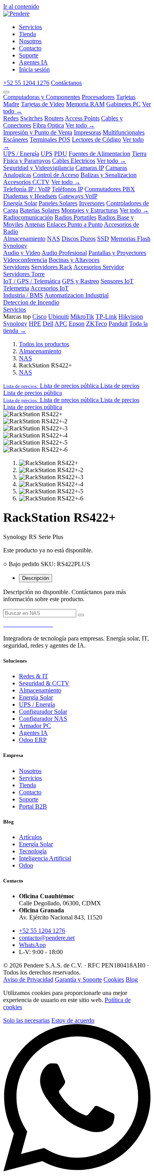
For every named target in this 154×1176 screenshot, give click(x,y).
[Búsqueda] (81, 615)
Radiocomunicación (28, 217)
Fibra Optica (48, 125)
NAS (53, 238)
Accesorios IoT (49, 288)
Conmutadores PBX (110, 189)
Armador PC (35, 725)
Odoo (26, 865)
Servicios (14, 309)
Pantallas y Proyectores (117, 252)
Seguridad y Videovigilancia (38, 167)
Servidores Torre (24, 274)
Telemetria (16, 288)
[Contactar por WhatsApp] (77, 1169)
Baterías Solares (40, 210)
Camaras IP (89, 167)
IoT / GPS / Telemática (31, 281)
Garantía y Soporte (78, 979)
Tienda (27, 785)
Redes (11, 118)
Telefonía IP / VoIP (26, 189)
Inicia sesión (34, 69)
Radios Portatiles (75, 217)
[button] (71, 385)
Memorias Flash (130, 238)
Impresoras (87, 132)
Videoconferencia (25, 260)
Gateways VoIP (78, 196)
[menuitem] (30, 27)
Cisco (39, 316)
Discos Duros (79, 238)
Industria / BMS (23, 295)
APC (60, 323)
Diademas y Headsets (30, 196)
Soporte (28, 799)
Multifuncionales (124, 132)
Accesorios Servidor (98, 267)
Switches (31, 118)
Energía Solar (20, 203)
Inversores (92, 203)
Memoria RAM (85, 104)
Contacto (30, 792)
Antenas (34, 224)
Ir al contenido (21, 6)
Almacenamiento (24, 238)
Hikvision (130, 316)
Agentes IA (33, 732)
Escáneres (15, 139)
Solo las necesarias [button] (26, 1020)
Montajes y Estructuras (89, 210)
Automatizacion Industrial (76, 295)
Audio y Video (21, 252)
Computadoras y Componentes (41, 97)
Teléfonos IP (67, 189)
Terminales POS (50, 139)
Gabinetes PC (123, 104)
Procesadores (98, 97)
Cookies (113, 979)
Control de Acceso (56, 175)
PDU (60, 153)
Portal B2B (33, 806)
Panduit (118, 323)
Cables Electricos (73, 160)
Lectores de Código (96, 139)
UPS (47, 153)
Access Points (82, 118)
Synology (15, 245)
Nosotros (30, 771)
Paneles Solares (58, 203)
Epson (77, 323)
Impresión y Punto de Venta (37, 132)
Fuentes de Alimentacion (99, 153)
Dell (48, 323)
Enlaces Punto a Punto (75, 224)
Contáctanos (66, 82)
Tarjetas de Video (42, 104)
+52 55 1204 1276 (26, 82)
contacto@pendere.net (47, 937)
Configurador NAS (43, 718)
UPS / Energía (21, 153)
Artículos (30, 837)
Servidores (16, 267)
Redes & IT (33, 676)
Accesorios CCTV (26, 182)
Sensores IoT (117, 281)
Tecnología (33, 851)
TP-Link (106, 316)
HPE (35, 323)
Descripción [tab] (35, 578)
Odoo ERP (33, 740)
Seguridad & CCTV (44, 683)
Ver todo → (80, 125)
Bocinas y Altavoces (74, 260)
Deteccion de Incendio (31, 302)
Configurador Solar (43, 711)
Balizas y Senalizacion (109, 175)
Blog (132, 979)
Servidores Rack (51, 267)
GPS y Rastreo (80, 281)
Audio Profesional (64, 252)
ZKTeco (96, 323)
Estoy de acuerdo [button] (72, 1020)
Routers (54, 118)
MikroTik (82, 316)
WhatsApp (32, 945)
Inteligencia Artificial (45, 858)
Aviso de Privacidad (28, 979)
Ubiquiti (58, 316)
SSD (103, 238)
